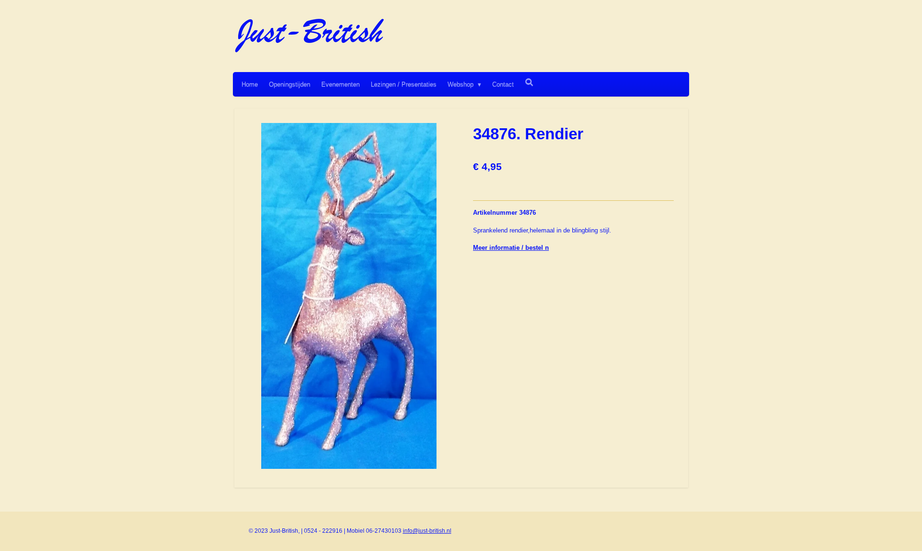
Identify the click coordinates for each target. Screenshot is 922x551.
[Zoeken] (529, 82)
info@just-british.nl (427, 530)
